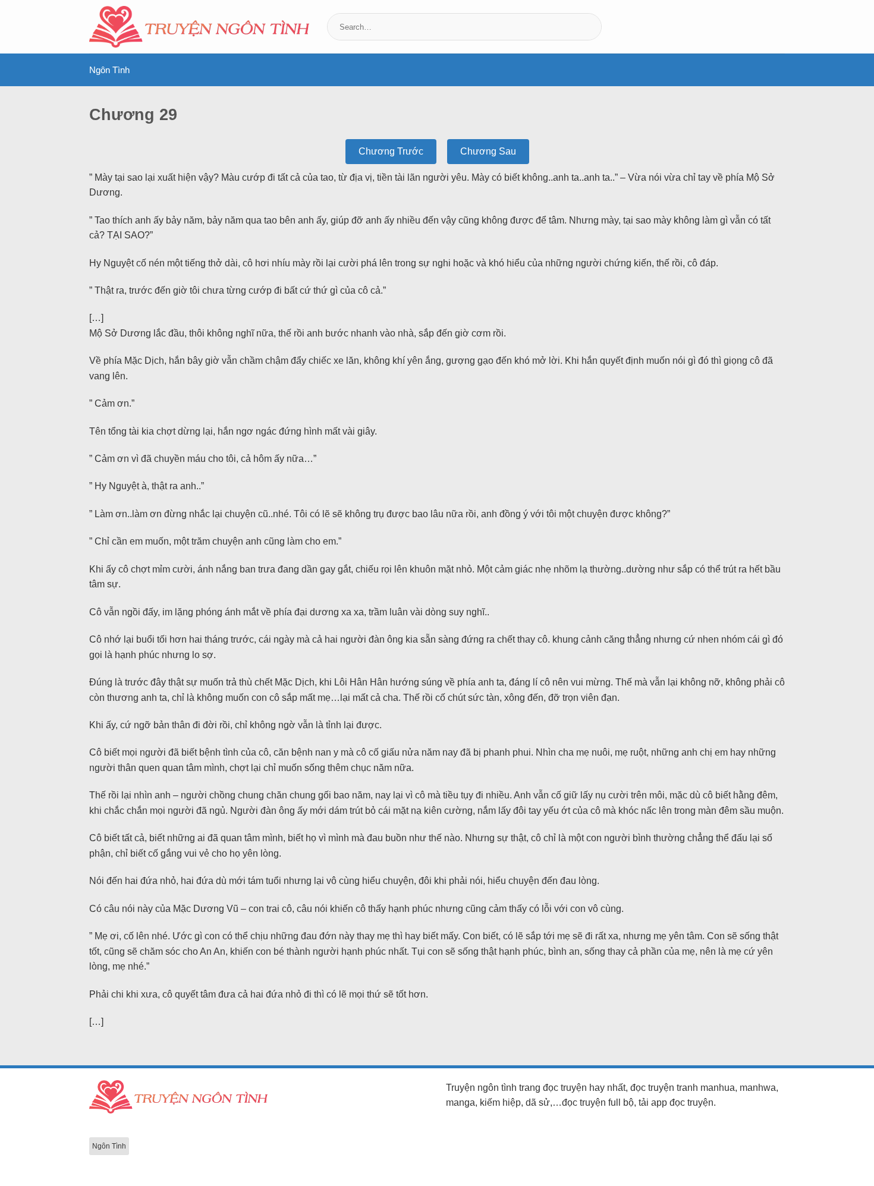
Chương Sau (488, 151)
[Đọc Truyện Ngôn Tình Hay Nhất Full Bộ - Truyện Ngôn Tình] (199, 27)
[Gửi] (591, 27)
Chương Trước (391, 151)
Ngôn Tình (109, 70)
